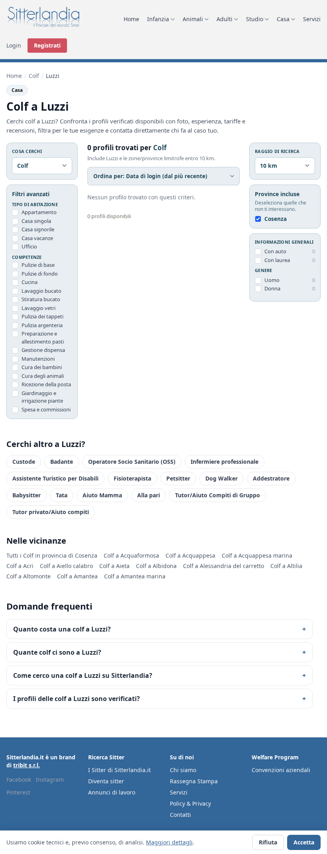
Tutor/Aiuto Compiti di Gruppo (217, 495)
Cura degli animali (43, 375)
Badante (61, 461)
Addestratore (271, 478)
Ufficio (29, 246)
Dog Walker (221, 478)
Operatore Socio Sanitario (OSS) (131, 461)
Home (131, 19)
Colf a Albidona (156, 566)
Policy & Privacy (190, 803)
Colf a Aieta (114, 566)
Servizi (312, 19)
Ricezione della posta (46, 384)
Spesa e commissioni (46, 409)
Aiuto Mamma (102, 495)
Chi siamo (183, 770)
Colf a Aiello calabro (66, 566)
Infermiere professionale (224, 461)
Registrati (47, 45)
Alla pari (148, 495)
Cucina (29, 282)
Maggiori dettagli (169, 842)
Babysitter (26, 495)
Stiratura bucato (41, 299)
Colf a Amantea (77, 576)
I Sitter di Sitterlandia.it (119, 770)
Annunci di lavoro (111, 792)
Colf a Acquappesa (190, 555)
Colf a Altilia (286, 566)
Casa (283, 19)
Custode (23, 461)
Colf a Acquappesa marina (257, 555)
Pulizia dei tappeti (42, 316)
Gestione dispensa (43, 350)
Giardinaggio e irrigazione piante (42, 397)
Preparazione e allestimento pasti (43, 337)
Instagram (50, 779)
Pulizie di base (38, 264)
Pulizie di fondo (40, 273)
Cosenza (275, 218)
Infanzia (158, 19)
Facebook (18, 779)
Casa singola (36, 220)
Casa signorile (38, 229)
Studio (254, 19)
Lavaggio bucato (41, 290)
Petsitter (178, 478)
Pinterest (18, 792)
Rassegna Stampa (194, 781)
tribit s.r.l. (26, 765)
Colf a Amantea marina (134, 576)
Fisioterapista (132, 478)
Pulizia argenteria (42, 325)
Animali (193, 19)
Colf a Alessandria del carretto (223, 566)
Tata (61, 495)
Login (13, 45)
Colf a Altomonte (28, 576)
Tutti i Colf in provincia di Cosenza (51, 555)
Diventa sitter (106, 781)
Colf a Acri (19, 566)
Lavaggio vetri (38, 308)
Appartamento (39, 212)
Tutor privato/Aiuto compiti (50, 512)
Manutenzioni (38, 358)
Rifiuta (268, 842)
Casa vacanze (37, 238)
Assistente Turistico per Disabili (55, 478)
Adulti (224, 19)
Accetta (304, 842)
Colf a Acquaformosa (131, 555)
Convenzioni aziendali (281, 770)
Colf (34, 75)
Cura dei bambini (42, 367)
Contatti (180, 814)
